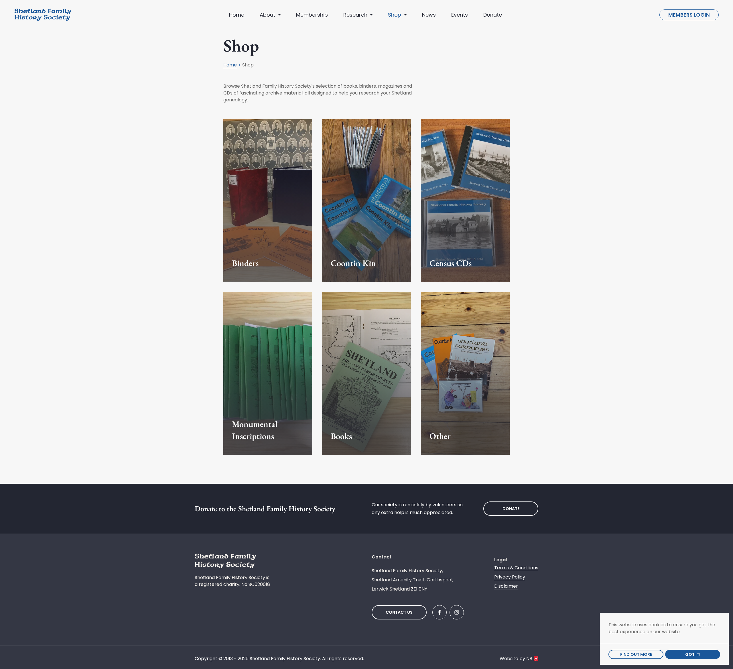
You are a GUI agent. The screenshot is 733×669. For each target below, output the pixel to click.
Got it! (692, 654)
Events (459, 14)
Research (355, 14)
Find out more (636, 654)
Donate (492, 14)
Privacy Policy (509, 577)
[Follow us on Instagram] (457, 612)
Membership (312, 14)
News (429, 14)
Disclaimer (506, 586)
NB (529, 658)
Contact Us (399, 612)
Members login (689, 14)
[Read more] (267, 200)
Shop (394, 14)
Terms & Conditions (516, 567)
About (267, 14)
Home (236, 14)
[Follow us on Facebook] (439, 612)
